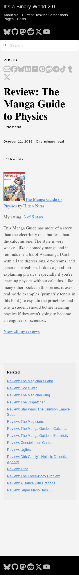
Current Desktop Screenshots (45, 15)
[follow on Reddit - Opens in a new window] (30, 30)
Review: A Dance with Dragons (31, 483)
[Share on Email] (7, 69)
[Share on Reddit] (49, 69)
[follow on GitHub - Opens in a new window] (14, 30)
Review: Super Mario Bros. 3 (29, 490)
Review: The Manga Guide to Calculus (37, 428)
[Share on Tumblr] (70, 69)
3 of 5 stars (33, 217)
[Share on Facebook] (14, 69)
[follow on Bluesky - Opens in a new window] (7, 30)
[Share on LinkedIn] (28, 69)
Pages (9, 19)
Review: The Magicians (25, 421)
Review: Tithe (17, 469)
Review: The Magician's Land (30, 381)
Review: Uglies (19, 450)
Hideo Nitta (33, 206)
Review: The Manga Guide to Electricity (37, 436)
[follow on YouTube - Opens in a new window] (46, 30)
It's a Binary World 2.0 (29, 6)
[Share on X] (7, 78)
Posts (21, 19)
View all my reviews (22, 331)
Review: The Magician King (28, 395)
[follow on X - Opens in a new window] (38, 30)
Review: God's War (22, 388)
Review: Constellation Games (30, 443)
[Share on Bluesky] (21, 69)
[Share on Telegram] (56, 69)
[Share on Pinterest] (42, 69)
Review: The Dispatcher (26, 402)
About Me (11, 15)
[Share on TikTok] (63, 69)
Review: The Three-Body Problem (33, 476)
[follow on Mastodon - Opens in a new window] (22, 30)
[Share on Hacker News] (35, 69)
